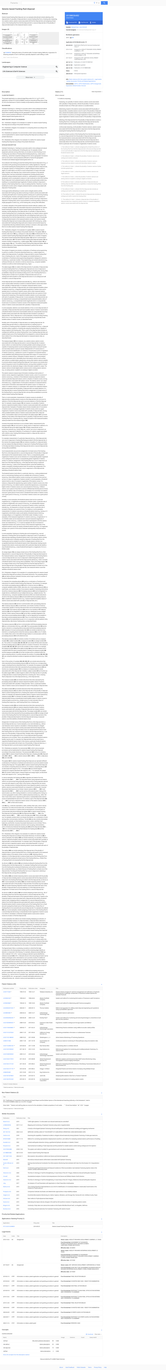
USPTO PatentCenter (84, 83)
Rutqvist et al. (7, 1145)
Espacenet (69, 85)
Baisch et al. (6, 1121)
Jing (4, 1183)
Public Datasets (81, 1367)
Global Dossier (76, 85)
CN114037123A (7, 1156)
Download (90, 1334)
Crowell (5, 1176)
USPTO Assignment (95, 83)
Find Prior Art (84, 22)
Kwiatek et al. (6, 1142)
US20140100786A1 (8, 1075)
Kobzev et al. (6, 1198)
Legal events (98, 79)
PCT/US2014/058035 (9, 1226)
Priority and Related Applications (87, 81)
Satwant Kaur (75, 27)
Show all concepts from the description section (16, 1354)
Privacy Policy (97, 1367)
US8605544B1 (7, 1072)
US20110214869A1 (8, 1037)
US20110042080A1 (8, 1027)
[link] (30, 53)
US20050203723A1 (8, 1008)
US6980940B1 (7, 1013)
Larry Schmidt (83, 27)
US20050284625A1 (8, 1017)
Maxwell (5, 1159)
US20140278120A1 (8, 1079)
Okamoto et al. (7, 1173)
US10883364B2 (7, 1152)
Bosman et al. (7, 1209)
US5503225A (7, 998)
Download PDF (72, 22)
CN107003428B (7, 1149)
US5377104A (7, 992)
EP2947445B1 (7, 1139)
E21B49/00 (8, 52)
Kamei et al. (6, 1202)
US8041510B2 (7, 1041)
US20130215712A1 (8, 1064)
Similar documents (72, 81)
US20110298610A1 (8, 1045)
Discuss (83, 85)
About (61, 1367)
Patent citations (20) (74, 79)
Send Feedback (70, 1367)
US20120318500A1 (8, 1049)
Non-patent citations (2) (87, 79)
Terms (89, 1367)
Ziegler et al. (6, 1195)
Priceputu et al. (7, 1191)
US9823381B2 (7, 1125)
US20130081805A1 (8, 1054)
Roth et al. (6, 1168)
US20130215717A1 (8, 1068)
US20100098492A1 (8, 1022)
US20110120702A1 (8, 1032)
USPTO (76, 83)
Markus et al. (6, 1186)
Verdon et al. (6, 1135)
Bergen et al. (6, 1205)
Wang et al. (6, 1128)
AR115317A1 (6, 1132)
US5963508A (7, 1003)
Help (105, 1367)
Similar (94, 22)
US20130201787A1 (8, 1059)
